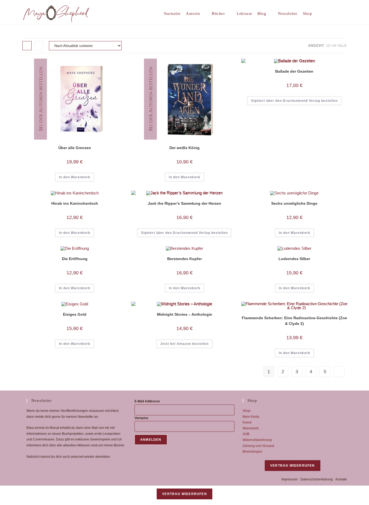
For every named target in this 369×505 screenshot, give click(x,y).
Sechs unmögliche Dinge (294, 203)
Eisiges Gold (74, 314)
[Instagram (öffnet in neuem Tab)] (344, 13)
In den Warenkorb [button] (74, 177)
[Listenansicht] (38, 45)
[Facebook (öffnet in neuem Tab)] (336, 13)
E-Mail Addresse (147, 401)
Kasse (247, 422)
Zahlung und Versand (258, 446)
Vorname (141, 418)
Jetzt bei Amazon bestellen (184, 344)
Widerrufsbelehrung (257, 440)
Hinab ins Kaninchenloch (74, 203)
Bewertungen (252, 451)
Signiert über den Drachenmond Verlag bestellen (294, 101)
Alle (342, 46)
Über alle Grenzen (74, 148)
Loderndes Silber (294, 259)
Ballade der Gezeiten (294, 71)
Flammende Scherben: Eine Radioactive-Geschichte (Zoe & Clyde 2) (294, 321)
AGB (246, 434)
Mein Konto (251, 417)
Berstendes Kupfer (184, 259)
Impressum (289, 479)
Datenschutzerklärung (316, 479)
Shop (246, 411)
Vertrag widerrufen (292, 465)
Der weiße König (184, 148)
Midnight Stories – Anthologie (184, 314)
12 (328, 46)
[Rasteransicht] (27, 45)
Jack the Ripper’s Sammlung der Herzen (184, 203)
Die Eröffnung (75, 259)
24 (334, 46)
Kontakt (341, 479)
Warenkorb (251, 428)
